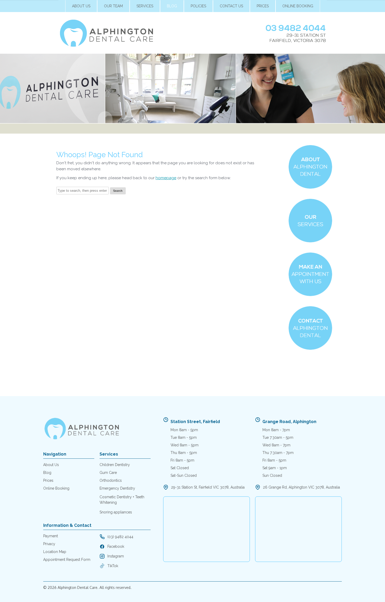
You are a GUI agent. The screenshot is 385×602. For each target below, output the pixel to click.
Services (144, 6)
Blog (172, 6)
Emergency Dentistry (117, 488)
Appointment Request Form (66, 559)
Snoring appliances (116, 512)
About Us (81, 6)
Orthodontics (111, 480)
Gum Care (108, 472)
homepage (166, 178)
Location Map (54, 552)
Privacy (49, 544)
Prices (263, 6)
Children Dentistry (115, 465)
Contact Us (231, 6)
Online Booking (297, 6)
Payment (50, 536)
